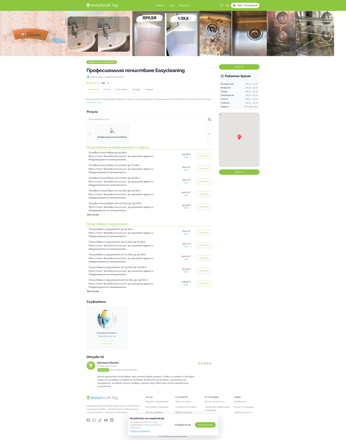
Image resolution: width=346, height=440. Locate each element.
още (186, 157)
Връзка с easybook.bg (157, 401)
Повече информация (140, 431)
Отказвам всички (183, 425)
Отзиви (136, 89)
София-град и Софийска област (107, 77)
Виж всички (93, 214)
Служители (121, 89)
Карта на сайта (243, 412)
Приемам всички (205, 425)
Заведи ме (239, 172)
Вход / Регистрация (247, 5)
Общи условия (182, 401)
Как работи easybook (157, 407)
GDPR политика (183, 412)
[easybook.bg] (102, 5)
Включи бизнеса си (215, 401)
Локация (149, 89)
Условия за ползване (186, 407)
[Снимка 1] (173, 54)
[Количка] (227, 5)
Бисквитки (240, 401)
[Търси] (221, 5)
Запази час (204, 156)
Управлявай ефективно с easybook (217, 408)
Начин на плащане (244, 407)
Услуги (107, 89)
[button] (149, 83)
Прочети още (93, 102)
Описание (94, 89)
